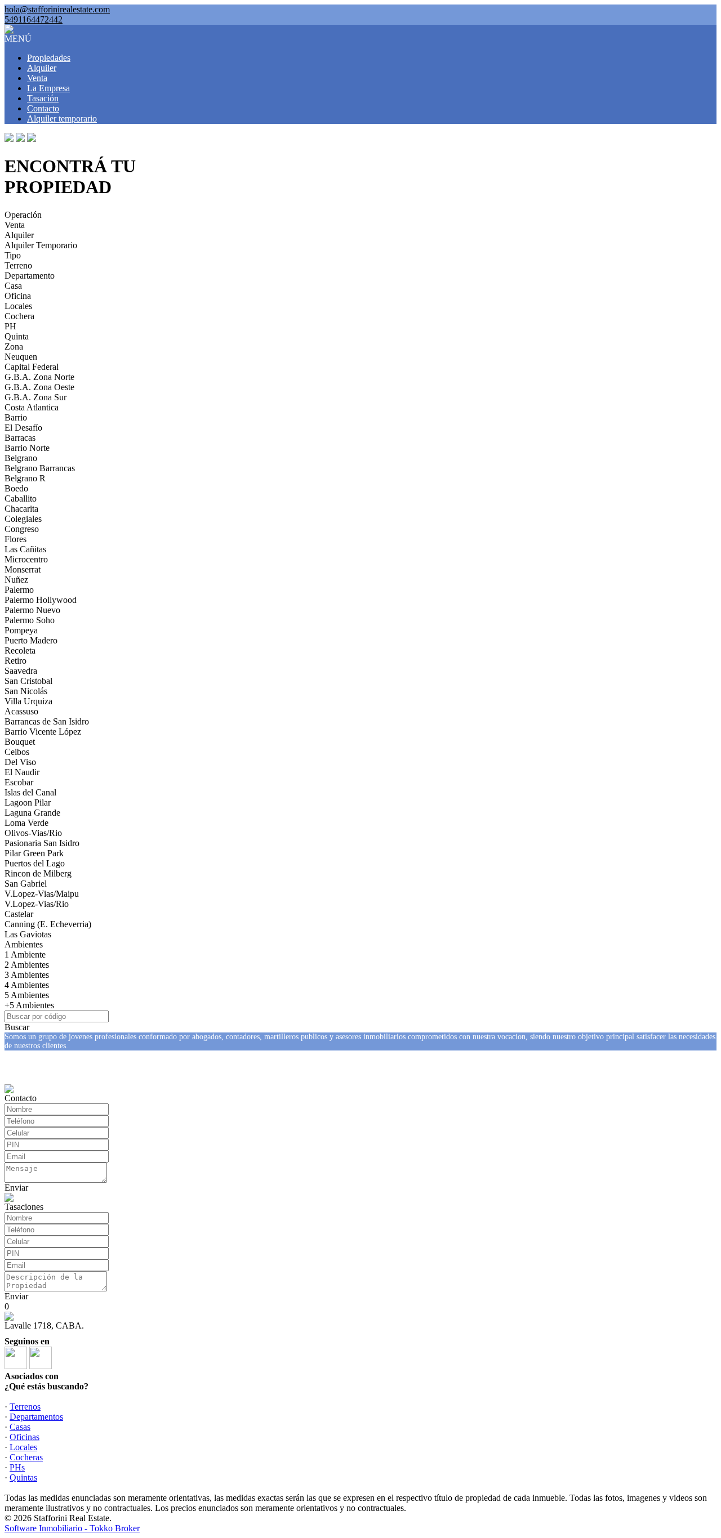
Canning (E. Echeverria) (48, 924)
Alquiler (41, 68)
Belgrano (21, 458)
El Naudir (22, 772)
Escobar (19, 782)
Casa (13, 285)
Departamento (30, 275)
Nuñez (16, 579)
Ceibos (17, 752)
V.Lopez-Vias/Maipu (42, 893)
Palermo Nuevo (32, 610)
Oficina (18, 296)
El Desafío (23, 427)
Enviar (16, 1187)
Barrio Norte (27, 448)
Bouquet (20, 741)
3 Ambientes (27, 975)
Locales (18, 306)
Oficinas (24, 1437)
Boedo (16, 488)
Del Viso (20, 762)
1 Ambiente (25, 954)
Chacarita (21, 508)
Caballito (21, 498)
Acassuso (21, 711)
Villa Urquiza (28, 701)
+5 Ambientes (29, 1005)
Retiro (15, 660)
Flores (15, 539)
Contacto (43, 108)
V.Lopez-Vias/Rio (37, 904)
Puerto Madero (31, 640)
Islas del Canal (30, 792)
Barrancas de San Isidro (47, 721)
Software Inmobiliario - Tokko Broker (72, 1528)
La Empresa (48, 88)
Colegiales (23, 519)
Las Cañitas (25, 549)
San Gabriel (26, 883)
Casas (20, 1427)
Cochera (19, 316)
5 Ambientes (27, 995)
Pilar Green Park (34, 853)
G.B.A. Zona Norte (39, 377)
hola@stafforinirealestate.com (57, 9)
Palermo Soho (30, 620)
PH (10, 326)
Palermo (19, 589)
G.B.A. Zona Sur (35, 397)
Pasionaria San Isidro (42, 843)
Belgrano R (25, 478)
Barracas (20, 437)
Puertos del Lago (35, 863)
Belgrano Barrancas (40, 468)
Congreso (22, 529)
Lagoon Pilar (28, 802)
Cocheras (26, 1457)
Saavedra (21, 671)
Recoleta (20, 650)
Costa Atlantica (32, 407)
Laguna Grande (32, 812)
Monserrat (23, 569)
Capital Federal (32, 367)
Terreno (18, 265)
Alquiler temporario (62, 118)
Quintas (23, 1477)
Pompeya (21, 630)
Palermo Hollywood (41, 600)
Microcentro (26, 559)
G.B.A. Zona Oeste (39, 387)
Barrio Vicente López (43, 731)
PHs (17, 1467)
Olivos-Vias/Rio (33, 833)
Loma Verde (26, 823)
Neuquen (21, 356)
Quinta (17, 336)
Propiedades (48, 57)
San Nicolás (26, 691)
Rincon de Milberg (38, 873)
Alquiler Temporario (41, 245)
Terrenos (25, 1406)
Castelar (19, 914)
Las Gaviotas (28, 934)
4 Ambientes (27, 985)
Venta (37, 78)
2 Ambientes (27, 964)
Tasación (43, 98)
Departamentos (36, 1416)
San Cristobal (28, 681)
